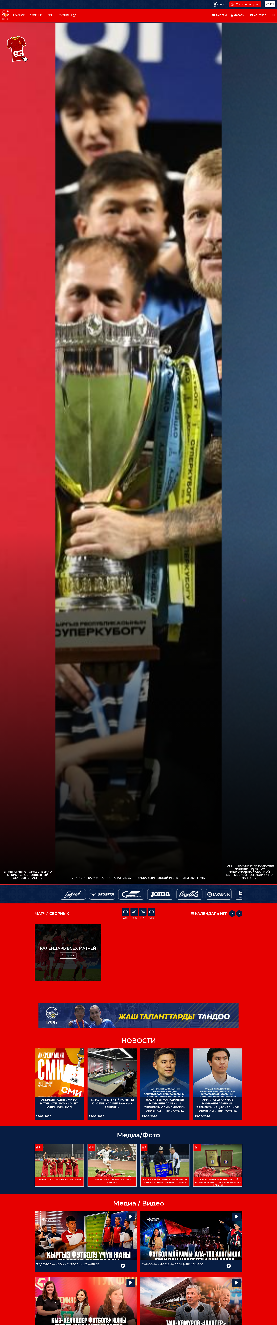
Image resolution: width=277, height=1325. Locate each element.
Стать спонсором (247, 4)
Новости (138, 1041)
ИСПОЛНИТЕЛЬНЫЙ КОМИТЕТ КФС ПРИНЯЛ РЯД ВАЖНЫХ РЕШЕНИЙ (112, 1103)
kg (267, 4)
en (272, 4)
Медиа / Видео (138, 1203)
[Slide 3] (144, 983)
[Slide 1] (132, 983)
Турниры (65, 15)
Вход (222, 4)
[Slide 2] (138, 983)
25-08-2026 (43, 1116)
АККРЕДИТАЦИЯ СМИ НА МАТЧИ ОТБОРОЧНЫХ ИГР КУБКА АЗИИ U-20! (59, 1103)
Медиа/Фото (138, 1135)
